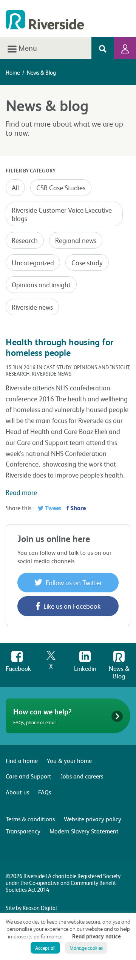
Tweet (52, 507)
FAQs (44, 792)
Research (25, 240)
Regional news (75, 240)
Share (77, 507)
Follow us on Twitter (73, 582)
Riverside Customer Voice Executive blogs (62, 213)
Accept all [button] (45, 947)
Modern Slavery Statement (84, 831)
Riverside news (32, 306)
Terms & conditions (30, 818)
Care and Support (28, 776)
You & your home (69, 760)
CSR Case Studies (60, 187)
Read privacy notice (96, 936)
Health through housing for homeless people (59, 347)
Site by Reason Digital (31, 907)
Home (13, 72)
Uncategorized (33, 262)
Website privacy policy (92, 818)
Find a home (22, 760)
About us (17, 792)
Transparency (23, 831)
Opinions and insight (41, 284)
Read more (21, 492)
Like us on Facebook (71, 605)
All (15, 187)
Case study (87, 262)
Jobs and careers (81, 776)
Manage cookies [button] (86, 947)
